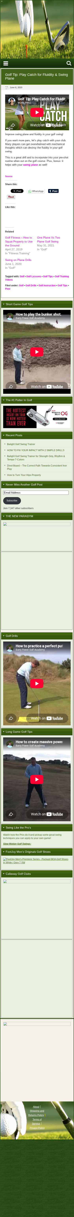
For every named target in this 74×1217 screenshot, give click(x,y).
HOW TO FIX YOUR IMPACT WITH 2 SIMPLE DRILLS (35, 450)
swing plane (30, 164)
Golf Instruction (47, 285)
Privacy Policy (37, 1128)
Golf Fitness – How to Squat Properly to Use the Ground (19, 241)
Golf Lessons (33, 276)
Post (7, 288)
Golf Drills (31, 285)
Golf (22, 276)
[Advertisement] (37, 591)
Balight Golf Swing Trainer (21, 444)
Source (8, 176)
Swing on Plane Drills (18, 260)
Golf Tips (48, 276)
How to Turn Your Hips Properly (24, 475)
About (36, 1106)
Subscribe (12, 500)
